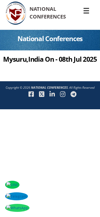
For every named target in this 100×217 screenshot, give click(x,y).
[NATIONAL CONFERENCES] (15, 24)
